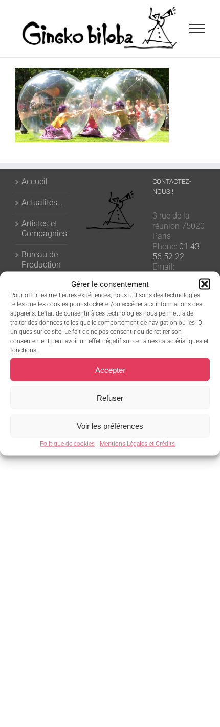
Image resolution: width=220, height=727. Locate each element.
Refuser (110, 397)
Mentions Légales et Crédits (137, 443)
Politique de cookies (67, 443)
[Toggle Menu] (197, 28)
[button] (205, 284)
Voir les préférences (110, 425)
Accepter (110, 369)
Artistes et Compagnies (41, 228)
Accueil (34, 181)
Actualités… (41, 202)
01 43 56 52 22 (176, 251)
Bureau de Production (41, 260)
